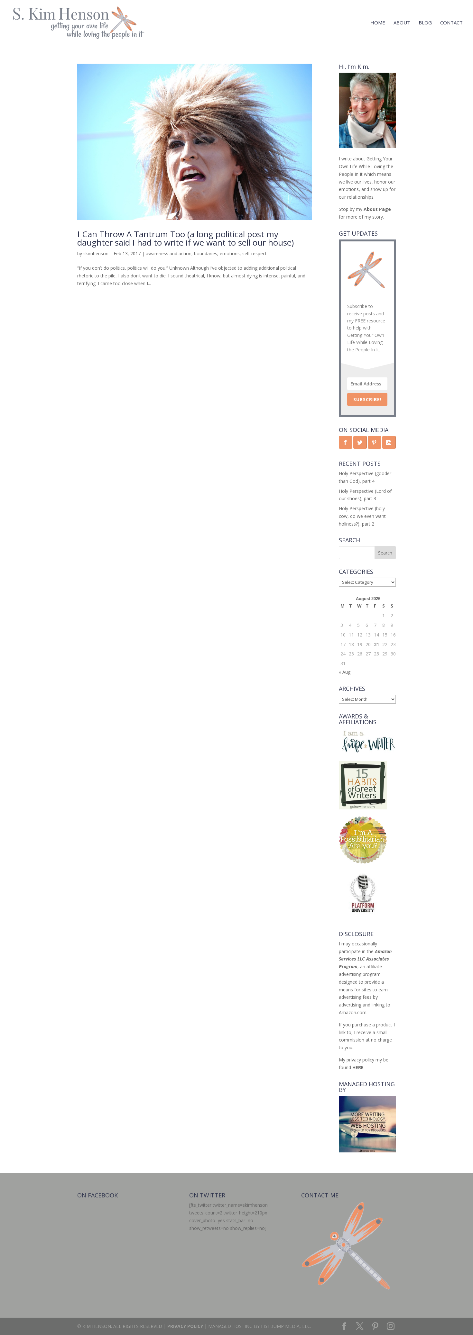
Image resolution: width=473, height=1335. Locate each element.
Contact (451, 23)
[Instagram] (390, 1326)
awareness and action (168, 253)
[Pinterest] (375, 1326)
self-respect (254, 253)
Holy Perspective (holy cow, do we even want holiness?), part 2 (362, 516)
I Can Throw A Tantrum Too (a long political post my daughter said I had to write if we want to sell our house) (185, 238)
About (402, 23)
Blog (425, 23)
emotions (230, 253)
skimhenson (95, 253)
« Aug (344, 672)
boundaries (205, 253)
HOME (377, 23)
